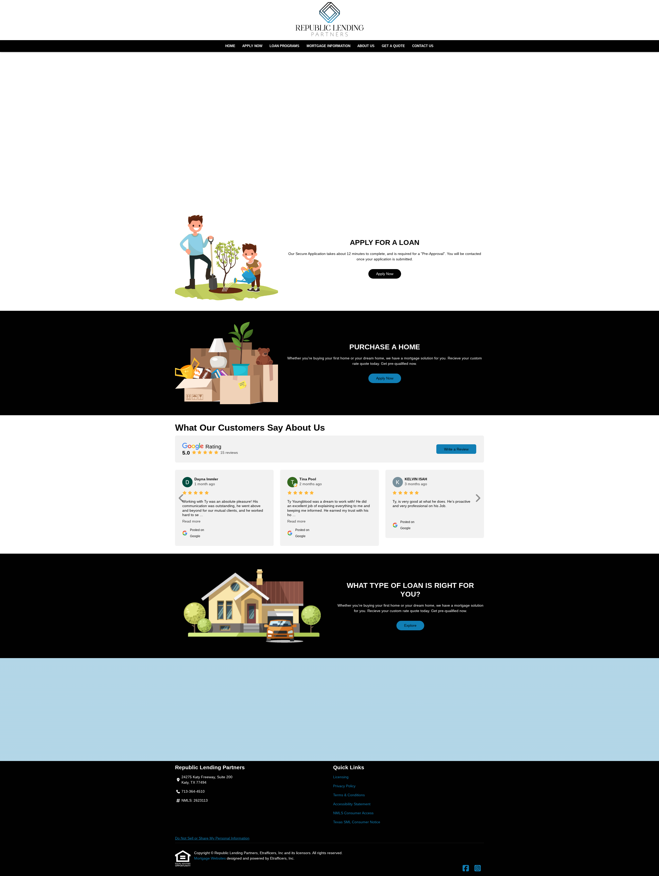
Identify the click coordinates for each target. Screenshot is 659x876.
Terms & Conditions (349, 795)
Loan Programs (284, 46)
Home (230, 46)
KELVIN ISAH (416, 479)
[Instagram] (477, 868)
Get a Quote (393, 46)
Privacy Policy (344, 786)
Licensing (341, 777)
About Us (366, 46)
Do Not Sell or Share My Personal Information (212, 838)
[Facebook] (465, 868)
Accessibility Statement (351, 804)
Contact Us (422, 46)
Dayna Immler (206, 479)
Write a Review (456, 449)
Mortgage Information (328, 46)
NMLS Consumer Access (353, 813)
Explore (410, 625)
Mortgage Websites (210, 858)
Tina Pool (307, 479)
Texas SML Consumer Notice (356, 822)
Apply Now (252, 46)
